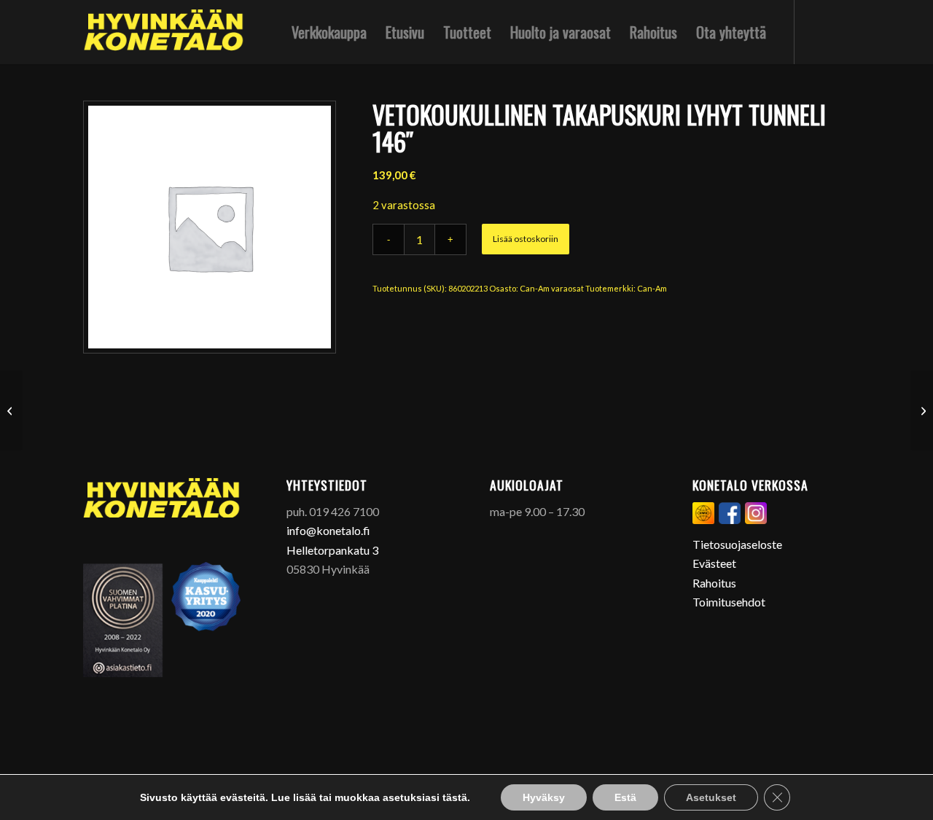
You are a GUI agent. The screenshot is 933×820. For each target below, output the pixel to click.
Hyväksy (544, 797)
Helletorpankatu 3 (332, 550)
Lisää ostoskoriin (525, 238)
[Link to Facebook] (817, 31)
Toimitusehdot (728, 602)
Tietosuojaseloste (737, 544)
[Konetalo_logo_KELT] (163, 32)
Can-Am (652, 288)
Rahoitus (714, 583)
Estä (625, 797)
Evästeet (714, 563)
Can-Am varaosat (552, 288)
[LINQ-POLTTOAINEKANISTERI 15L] (921, 410)
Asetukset (711, 797)
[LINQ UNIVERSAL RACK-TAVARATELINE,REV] (11, 410)
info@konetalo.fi (328, 530)
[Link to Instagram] (839, 31)
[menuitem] (329, 32)
